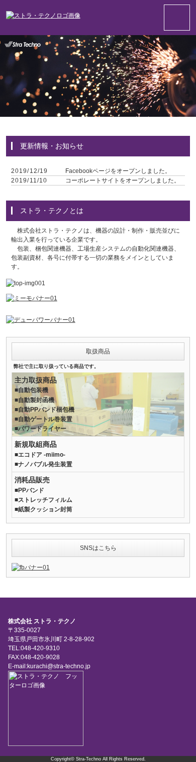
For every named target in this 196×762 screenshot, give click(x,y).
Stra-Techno (88, 758)
